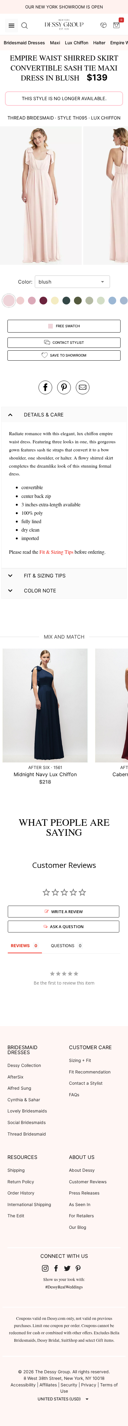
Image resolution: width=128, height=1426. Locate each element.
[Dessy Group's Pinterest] (80, 1268)
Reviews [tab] (20, 945)
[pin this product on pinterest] (64, 387)
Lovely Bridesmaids (27, 1110)
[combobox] (68, 281)
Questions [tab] (62, 945)
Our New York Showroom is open (64, 6)
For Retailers (81, 1215)
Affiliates (48, 1384)
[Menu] (11, 25)
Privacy (88, 1384)
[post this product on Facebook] (45, 387)
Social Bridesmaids (26, 1122)
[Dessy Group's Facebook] (58, 1268)
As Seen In (79, 1204)
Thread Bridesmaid (26, 1134)
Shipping (16, 1170)
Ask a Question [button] (67, 926)
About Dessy (82, 1170)
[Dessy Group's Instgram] (47, 1268)
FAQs (74, 1094)
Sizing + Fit (80, 1060)
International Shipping (29, 1204)
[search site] (24, 25)
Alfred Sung (19, 1088)
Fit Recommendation (90, 1071)
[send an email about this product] (82, 387)
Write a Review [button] (67, 911)
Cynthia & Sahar (23, 1099)
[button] (41, 196)
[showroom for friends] (103, 25)
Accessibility (23, 1384)
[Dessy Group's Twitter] (69, 1268)
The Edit (15, 1215)
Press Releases (84, 1192)
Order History (20, 1192)
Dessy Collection (24, 1065)
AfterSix (15, 1076)
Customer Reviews (88, 1181)
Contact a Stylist (86, 1083)
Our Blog (77, 1227)
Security (69, 1384)
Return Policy (20, 1181)
